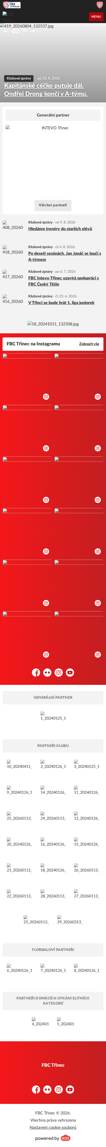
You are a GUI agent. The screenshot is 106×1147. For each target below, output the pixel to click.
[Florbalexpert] (19, 972)
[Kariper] (19, 820)
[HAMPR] (53, 872)
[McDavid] (86, 972)
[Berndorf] (86, 820)
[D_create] (66, 1023)
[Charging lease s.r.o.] (70, 924)
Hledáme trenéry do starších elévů (60, 229)
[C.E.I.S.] (19, 846)
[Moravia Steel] (19, 794)
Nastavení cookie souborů (53, 1127)
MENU (96, 16)
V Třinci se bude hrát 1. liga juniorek (61, 303)
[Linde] (53, 820)
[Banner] (53, 324)
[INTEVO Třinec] (53, 720)
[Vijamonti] (86, 898)
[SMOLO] (53, 794)
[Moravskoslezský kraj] (86, 768)
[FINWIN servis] (40, 1023)
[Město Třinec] (19, 768)
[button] (6, 31)
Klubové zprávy (40, 222)
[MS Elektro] (53, 898)
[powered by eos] (53, 1138)
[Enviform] (53, 846)
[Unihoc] (53, 972)
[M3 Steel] (86, 846)
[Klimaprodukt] (86, 872)
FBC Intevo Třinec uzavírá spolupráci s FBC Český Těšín (63, 281)
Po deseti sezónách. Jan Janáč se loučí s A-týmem (64, 256)
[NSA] (53, 768)
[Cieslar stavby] (36, 924)
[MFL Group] (19, 898)
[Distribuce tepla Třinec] (19, 872)
